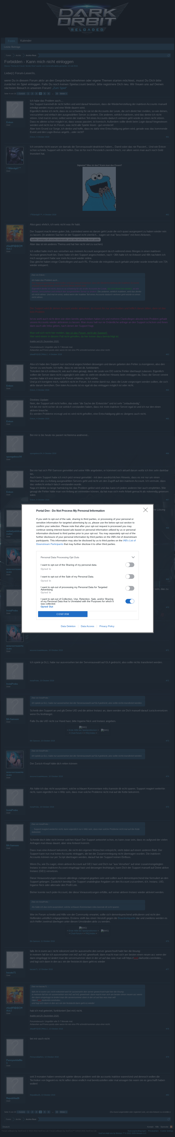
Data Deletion (68, 626)
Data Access (87, 626)
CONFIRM (63, 614)
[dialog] (87, 568)
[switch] (129, 564)
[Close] (146, 511)
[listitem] (87, 557)
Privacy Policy (106, 626)
